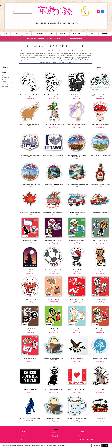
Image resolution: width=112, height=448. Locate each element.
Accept (105, 445)
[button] (85, 11)
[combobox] (103, 67)
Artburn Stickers (5, 77)
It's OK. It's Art (5, 79)
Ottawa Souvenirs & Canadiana (9, 83)
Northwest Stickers (6, 84)
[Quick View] (30, 82)
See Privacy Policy (61, 445)
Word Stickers (5, 86)
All (2, 75)
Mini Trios (4, 81)
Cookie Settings (96, 445)
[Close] (110, 445)
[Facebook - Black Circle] (57, 429)
